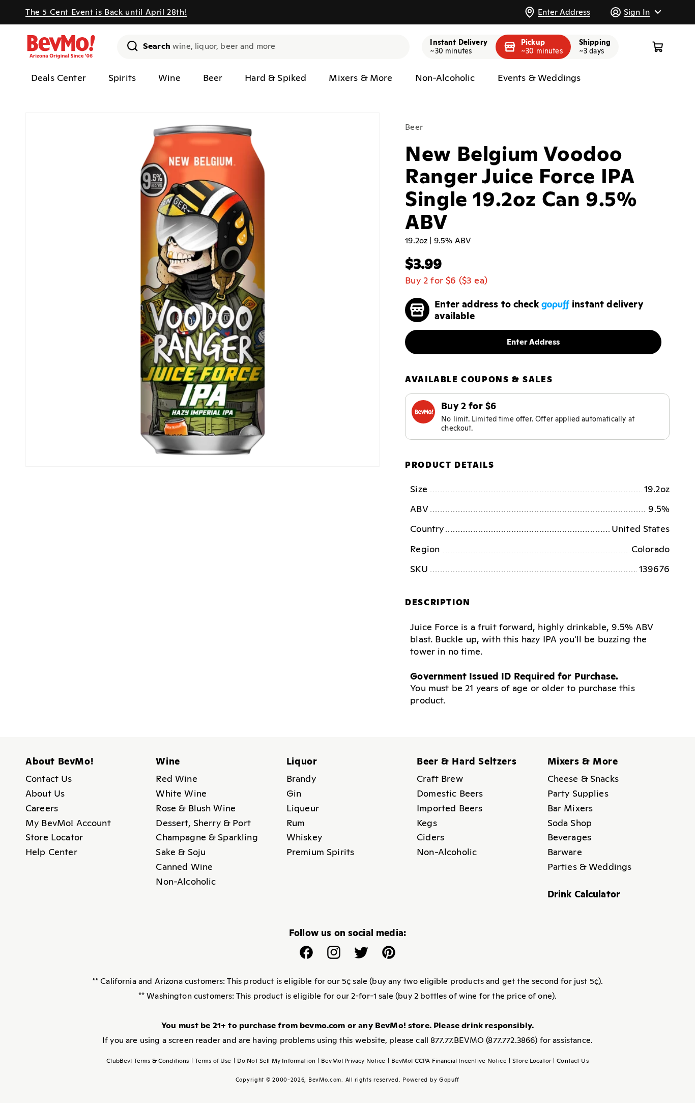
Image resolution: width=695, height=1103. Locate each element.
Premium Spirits (320, 852)
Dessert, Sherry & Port (203, 823)
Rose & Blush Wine (196, 808)
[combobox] (263, 47)
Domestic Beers (450, 793)
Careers (41, 808)
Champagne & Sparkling (206, 837)
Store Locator (54, 837)
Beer (414, 127)
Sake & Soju (181, 852)
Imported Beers (449, 808)
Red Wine (176, 778)
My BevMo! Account (68, 823)
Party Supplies (578, 793)
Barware (564, 852)
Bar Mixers (570, 808)
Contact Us (48, 778)
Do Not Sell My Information (274, 1061)
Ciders (430, 837)
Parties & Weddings (589, 866)
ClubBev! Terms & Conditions (147, 1061)
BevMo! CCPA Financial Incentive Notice (447, 1061)
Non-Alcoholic (186, 881)
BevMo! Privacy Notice (351, 1061)
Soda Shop (569, 823)
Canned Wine (184, 866)
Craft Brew (440, 778)
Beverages (569, 837)
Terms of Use (211, 1061)
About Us (45, 793)
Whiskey (304, 837)
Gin (293, 793)
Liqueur (302, 808)
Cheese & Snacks (583, 778)
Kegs (427, 823)
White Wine (181, 793)
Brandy (301, 778)
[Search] (129, 46)
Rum (295, 823)
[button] (635, 12)
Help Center (51, 852)
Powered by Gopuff (430, 1079)
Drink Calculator (584, 894)
